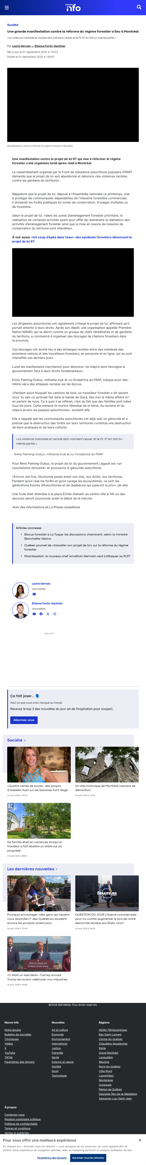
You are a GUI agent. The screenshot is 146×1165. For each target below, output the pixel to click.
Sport (55, 1071)
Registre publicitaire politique (23, 1119)
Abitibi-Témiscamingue (113, 1029)
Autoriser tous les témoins (88, 1157)
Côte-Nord (105, 1071)
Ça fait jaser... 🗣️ (25, 696)
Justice (56, 1048)
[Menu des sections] (7, 7)
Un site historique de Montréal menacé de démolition (105, 788)
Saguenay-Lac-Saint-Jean (115, 1098)
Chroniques (12, 1039)
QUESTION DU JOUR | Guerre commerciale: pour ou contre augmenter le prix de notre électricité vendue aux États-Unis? (106, 919)
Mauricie (104, 1061)
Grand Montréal (108, 1052)
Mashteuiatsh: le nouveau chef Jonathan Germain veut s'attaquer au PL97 (77, 556)
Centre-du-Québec (111, 1039)
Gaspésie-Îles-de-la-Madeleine (118, 1093)
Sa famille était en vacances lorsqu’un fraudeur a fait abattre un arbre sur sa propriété (34, 846)
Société (12, 25)
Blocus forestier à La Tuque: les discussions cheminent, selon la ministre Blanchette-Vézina (76, 536)
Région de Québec (110, 1089)
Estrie (102, 1048)
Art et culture (60, 1029)
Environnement (61, 1039)
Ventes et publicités (17, 1133)
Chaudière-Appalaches (113, 1043)
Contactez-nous (15, 1114)
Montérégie (106, 1080)
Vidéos (9, 1043)
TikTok (9, 1057)
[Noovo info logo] (73, 7)
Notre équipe (13, 1029)
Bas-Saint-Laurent (110, 1034)
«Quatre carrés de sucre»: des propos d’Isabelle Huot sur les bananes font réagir (37, 788)
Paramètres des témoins (20, 1061)
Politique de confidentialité (21, 1123)
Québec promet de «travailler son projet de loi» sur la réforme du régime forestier (76, 547)
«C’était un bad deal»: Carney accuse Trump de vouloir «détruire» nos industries (37, 977)
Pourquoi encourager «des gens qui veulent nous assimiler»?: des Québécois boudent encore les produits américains (38, 919)
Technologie (59, 1075)
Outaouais (105, 1084)
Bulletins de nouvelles (18, 1034)
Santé (55, 1057)
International (59, 1043)
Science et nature (63, 1061)
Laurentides (106, 1075)
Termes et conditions (17, 1128)
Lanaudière (106, 1057)
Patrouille (57, 1052)
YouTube (10, 1052)
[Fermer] (140, 1140)
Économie (58, 1034)
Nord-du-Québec (110, 1066)
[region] (73, 1149)
